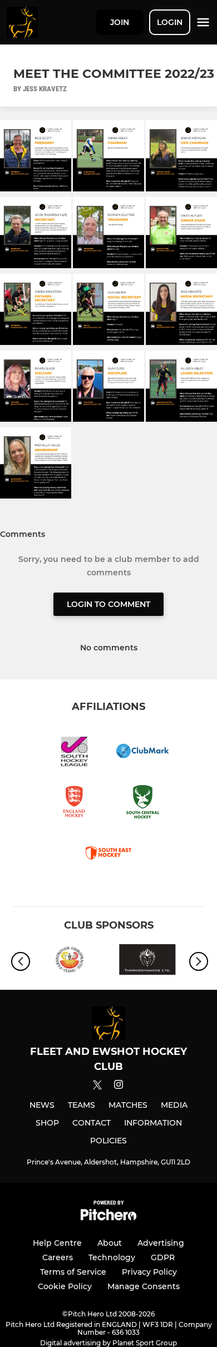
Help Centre (57, 1243)
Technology (111, 1257)
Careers (57, 1257)
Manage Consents (143, 1286)
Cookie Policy (65, 1286)
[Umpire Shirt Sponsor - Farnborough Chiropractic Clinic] (69, 961)
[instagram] (118, 1086)
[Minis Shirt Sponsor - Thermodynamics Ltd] (147, 961)
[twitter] (97, 1086)
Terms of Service (73, 1272)
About (109, 1243)
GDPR (163, 1257)
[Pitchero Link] (108, 1217)
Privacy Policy (149, 1272)
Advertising (160, 1243)
